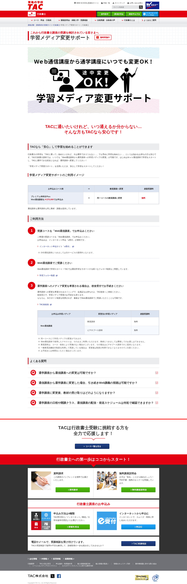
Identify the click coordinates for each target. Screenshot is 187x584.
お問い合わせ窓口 (136, 3)
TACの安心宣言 (45, 564)
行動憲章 (31, 564)
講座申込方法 (134, 14)
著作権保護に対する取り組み (146, 564)
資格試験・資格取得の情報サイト (40, 25)
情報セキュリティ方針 (122, 564)
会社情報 (33, 559)
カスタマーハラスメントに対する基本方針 (77, 566)
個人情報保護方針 (83, 564)
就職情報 (69, 559)
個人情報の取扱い (102, 564)
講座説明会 (119, 14)
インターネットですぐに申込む (151, 14)
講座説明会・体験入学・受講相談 (74, 20)
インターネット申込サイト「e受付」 (55, 246)
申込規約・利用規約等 (64, 564)
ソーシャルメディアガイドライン (44, 566)
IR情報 (44, 559)
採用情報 (57, 559)
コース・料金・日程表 (42, 20)
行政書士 (41, 14)
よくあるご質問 (150, 20)
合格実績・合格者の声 (106, 20)
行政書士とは (129, 20)
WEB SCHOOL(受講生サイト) (87, 3)
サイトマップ (120, 3)
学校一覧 (106, 3)
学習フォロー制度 (47, 275)
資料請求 (104, 14)
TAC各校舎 (44, 304)
